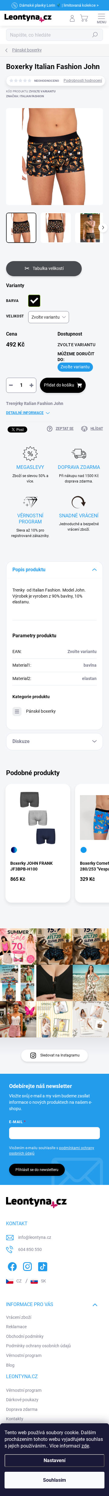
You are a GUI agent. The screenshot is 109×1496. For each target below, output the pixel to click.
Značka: (25, 96)
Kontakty (14, 1418)
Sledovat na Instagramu (60, 1055)
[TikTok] (41, 1265)
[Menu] (101, 18)
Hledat (95, 35)
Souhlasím (54, 1480)
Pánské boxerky (41, 711)
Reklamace (16, 1326)
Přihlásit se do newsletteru (36, 1170)
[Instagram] (26, 1265)
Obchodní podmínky (25, 1336)
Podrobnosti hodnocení (83, 80)
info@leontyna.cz (34, 1237)
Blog (10, 1365)
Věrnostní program (23, 1355)
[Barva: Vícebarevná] (14, 850)
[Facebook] (11, 1265)
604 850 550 (30, 1249)
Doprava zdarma (22, 1409)
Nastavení (54, 1460)
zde (85, 1446)
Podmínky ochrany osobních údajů (38, 1345)
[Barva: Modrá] (84, 850)
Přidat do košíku (59, 385)
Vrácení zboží (18, 1317)
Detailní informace (25, 413)
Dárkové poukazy (22, 1399)
